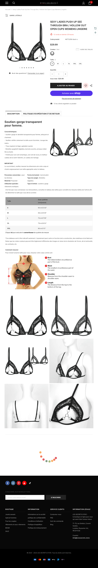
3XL (80, 64)
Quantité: (53, 70)
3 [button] (24, 67)
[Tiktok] (30, 483)
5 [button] (28, 67)
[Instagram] (13, 483)
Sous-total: (54, 79)
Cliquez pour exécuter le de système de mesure (27, 232)
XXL (74, 64)
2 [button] (22, 67)
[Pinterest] (19, 483)
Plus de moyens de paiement (71, 98)
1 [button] (19, 67)
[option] (26, 42)
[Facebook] (7, 483)
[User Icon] (83, 3)
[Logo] (49, 3)
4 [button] (26, 67)
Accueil (7, 9)
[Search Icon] (14, 3)
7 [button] (33, 67)
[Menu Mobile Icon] (6, 3)
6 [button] (31, 67)
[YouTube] (24, 483)
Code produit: (55, 39)
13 (54, 103)
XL (69, 64)
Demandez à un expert (36, 73)
